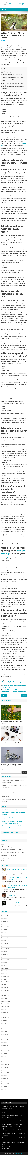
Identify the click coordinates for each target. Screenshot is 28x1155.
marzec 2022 (5, 1020)
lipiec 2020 (4, 1075)
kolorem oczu (6, 57)
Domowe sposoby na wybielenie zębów (11, 689)
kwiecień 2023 (5, 990)
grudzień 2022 (5, 995)
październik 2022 (6, 1001)
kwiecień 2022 (5, 1017)
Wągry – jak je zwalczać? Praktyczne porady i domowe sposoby (13, 781)
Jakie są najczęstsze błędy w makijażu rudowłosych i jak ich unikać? (13, 87)
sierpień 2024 (5, 968)
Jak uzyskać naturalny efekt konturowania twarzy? (14, 691)
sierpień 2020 (5, 1072)
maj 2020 (4, 1081)
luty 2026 (4, 932)
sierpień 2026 (5, 915)
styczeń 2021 (5, 1059)
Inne (3, 844)
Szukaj (2, 769)
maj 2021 (4, 1048)
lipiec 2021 (4, 1042)
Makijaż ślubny (4, 557)
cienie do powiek (4, 128)
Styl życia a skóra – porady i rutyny (10, 855)
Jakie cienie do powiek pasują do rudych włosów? (12, 77)
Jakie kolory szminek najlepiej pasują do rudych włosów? (12, 79)
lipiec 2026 (4, 918)
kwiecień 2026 (5, 926)
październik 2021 (6, 1034)
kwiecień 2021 (5, 1050)
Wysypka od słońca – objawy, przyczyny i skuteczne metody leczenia (14, 786)
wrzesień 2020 (5, 1070)
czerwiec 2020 (5, 1078)
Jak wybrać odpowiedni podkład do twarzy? (12, 721)
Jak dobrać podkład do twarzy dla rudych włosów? (13, 74)
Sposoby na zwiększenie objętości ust (10, 742)
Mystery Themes (18, 1153)
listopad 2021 (5, 1031)
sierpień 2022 (5, 1006)
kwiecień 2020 (5, 1083)
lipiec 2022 (4, 1009)
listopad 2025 (5, 940)
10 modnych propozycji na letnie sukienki (11, 809)
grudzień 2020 (5, 1061)
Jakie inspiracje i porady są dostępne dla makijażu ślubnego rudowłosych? (12, 84)
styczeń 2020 (5, 1092)
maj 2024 (4, 973)
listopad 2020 (5, 1064)
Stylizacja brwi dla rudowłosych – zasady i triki (12, 75)
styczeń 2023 (5, 993)
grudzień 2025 (5, 937)
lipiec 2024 (4, 970)
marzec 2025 (5, 962)
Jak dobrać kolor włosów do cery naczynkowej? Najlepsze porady (5, 695)
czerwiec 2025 (5, 954)
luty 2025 (4, 965)
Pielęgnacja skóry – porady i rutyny (10, 847)
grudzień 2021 (5, 1028)
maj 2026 (4, 924)
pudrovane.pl (12, 43)
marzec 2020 (5, 1086)
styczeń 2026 (5, 935)
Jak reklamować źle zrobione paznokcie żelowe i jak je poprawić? (14, 800)
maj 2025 (4, 957)
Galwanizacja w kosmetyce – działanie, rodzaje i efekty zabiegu (13, 795)
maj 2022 (4, 1015)
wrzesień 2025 (5, 946)
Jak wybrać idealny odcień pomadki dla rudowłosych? (13, 82)
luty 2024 (4, 979)
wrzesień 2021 (5, 1037)
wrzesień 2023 (5, 987)
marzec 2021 (5, 1053)
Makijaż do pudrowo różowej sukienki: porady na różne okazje (24, 695)
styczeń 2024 (5, 982)
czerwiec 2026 (5, 921)
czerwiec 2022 (5, 1012)
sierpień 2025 (5, 948)
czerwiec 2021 (5, 1045)
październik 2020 (6, 1067)
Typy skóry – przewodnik (8, 858)
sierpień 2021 (5, 1039)
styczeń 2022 (5, 1026)
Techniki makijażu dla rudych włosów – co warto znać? (13, 72)
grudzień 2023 (5, 984)
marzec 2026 (5, 929)
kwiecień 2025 (5, 959)
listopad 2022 (5, 998)
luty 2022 (4, 1023)
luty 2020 (4, 1089)
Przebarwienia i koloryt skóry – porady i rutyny (13, 849)
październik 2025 (6, 943)
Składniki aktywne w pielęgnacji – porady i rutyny (13, 852)
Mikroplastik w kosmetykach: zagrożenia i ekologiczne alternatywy (12, 791)
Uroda (2, 40)
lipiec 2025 (4, 951)
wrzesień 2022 (5, 1004)
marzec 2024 (5, 976)
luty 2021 (4, 1056)
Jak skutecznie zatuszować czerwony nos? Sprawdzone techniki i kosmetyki (11, 765)
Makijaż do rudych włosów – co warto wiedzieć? (12, 71)
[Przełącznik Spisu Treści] (24, 69)
